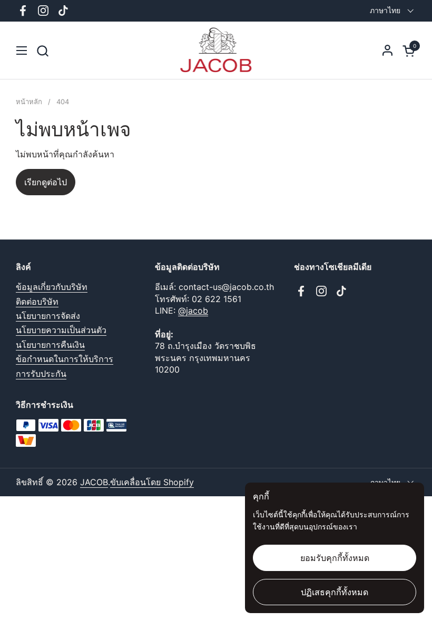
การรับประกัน (41, 373)
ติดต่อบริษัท (37, 301)
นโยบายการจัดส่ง (48, 315)
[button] (42, 50)
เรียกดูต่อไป (45, 182)
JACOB (94, 482)
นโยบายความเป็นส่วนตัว (61, 330)
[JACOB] (216, 50)
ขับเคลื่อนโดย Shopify (152, 482)
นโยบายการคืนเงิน (50, 344)
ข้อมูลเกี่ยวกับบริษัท (51, 287)
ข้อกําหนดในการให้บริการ (64, 359)
